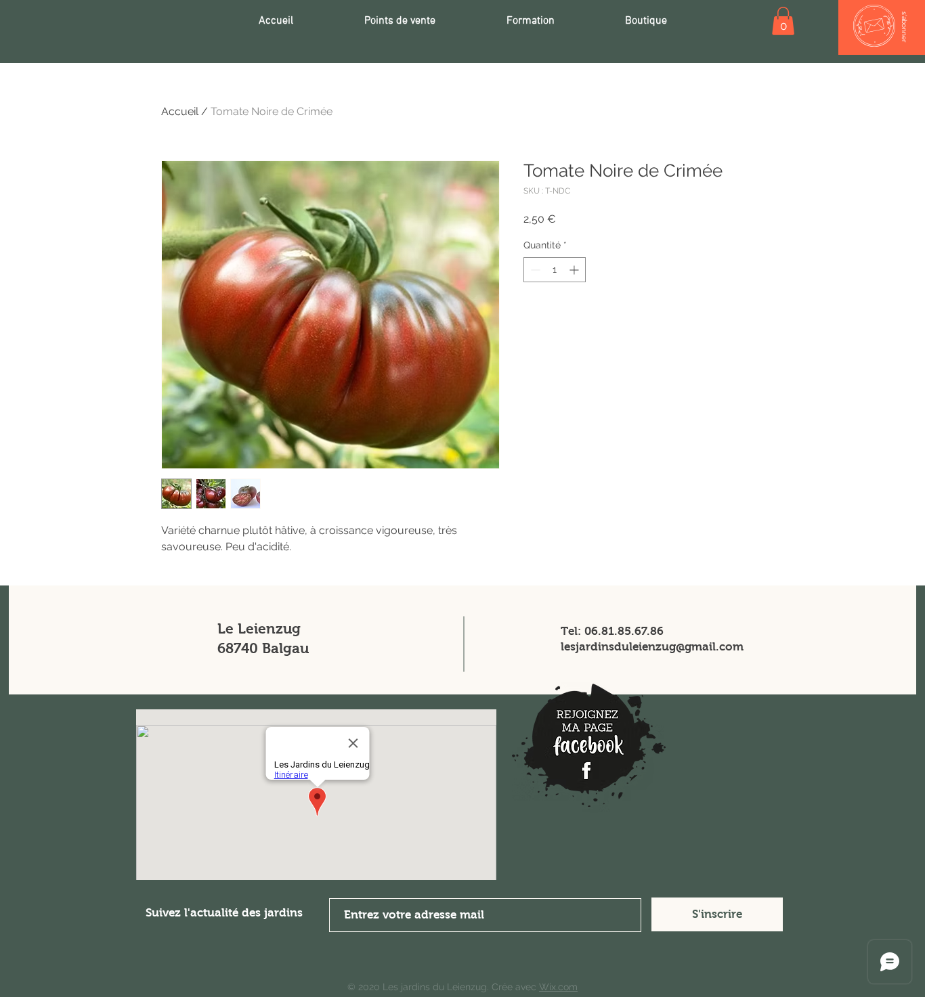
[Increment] (575, 270)
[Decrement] (533, 270)
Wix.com (558, 986)
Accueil (179, 111)
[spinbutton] (554, 270)
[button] (783, 21)
